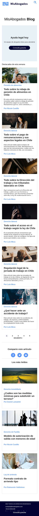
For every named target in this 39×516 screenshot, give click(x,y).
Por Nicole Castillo (11, 108)
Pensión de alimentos (13, 85)
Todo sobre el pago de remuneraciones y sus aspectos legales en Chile (18, 137)
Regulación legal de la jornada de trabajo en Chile (19, 269)
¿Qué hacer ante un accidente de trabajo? (16, 312)
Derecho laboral (10, 131)
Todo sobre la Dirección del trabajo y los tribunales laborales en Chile (19, 183)
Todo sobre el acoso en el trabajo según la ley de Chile (19, 227)
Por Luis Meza (9, 154)
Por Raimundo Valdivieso (14, 487)
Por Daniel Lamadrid (12, 402)
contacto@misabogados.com (14, 506)
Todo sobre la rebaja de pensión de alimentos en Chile (17, 92)
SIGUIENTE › (18, 338)
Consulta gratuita (19, 512)
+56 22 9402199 (10, 509)
